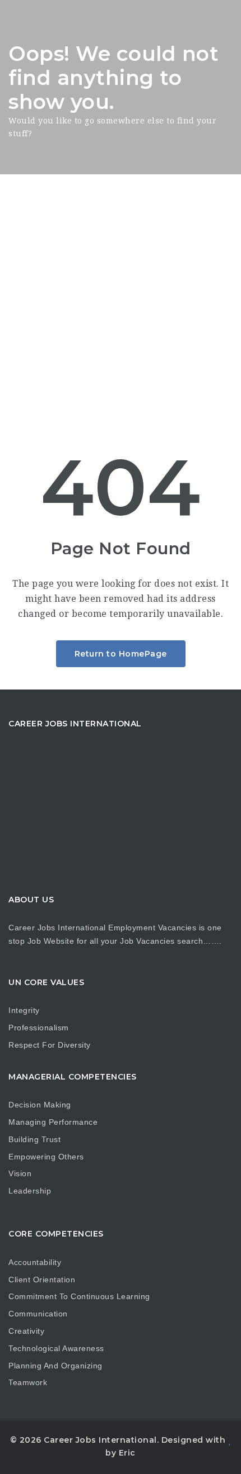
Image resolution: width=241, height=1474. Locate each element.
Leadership (29, 1190)
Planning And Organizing (55, 1365)
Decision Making (39, 1104)
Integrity (24, 1010)
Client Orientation (41, 1279)
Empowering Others (46, 1156)
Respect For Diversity (49, 1044)
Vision (19, 1173)
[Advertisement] (120, 300)
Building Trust (34, 1139)
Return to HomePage (121, 654)
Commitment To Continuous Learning (79, 1296)
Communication (38, 1313)
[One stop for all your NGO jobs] (22, 19)
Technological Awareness (56, 1348)
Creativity (26, 1330)
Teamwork (27, 1382)
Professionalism (38, 1027)
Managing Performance (53, 1122)
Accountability (34, 1262)
